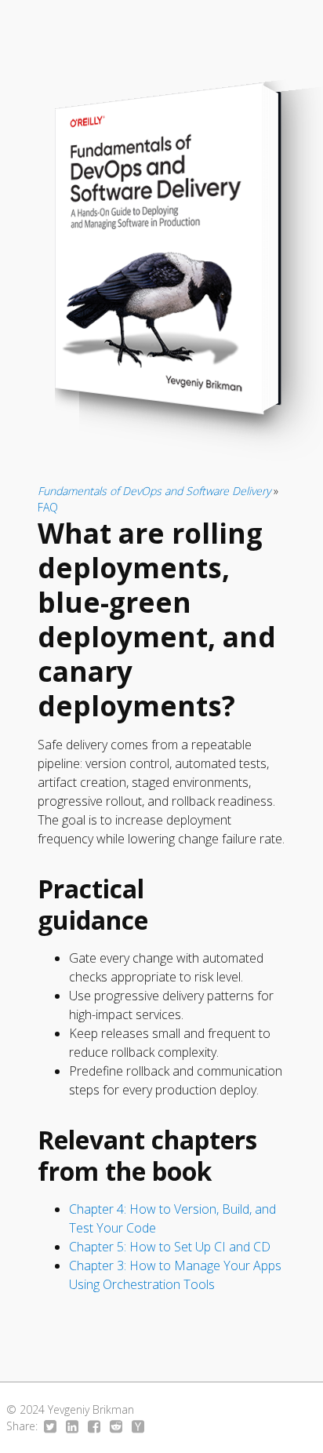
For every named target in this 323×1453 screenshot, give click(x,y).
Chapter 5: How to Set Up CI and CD (169, 1246)
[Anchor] (165, 918)
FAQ (48, 507)
